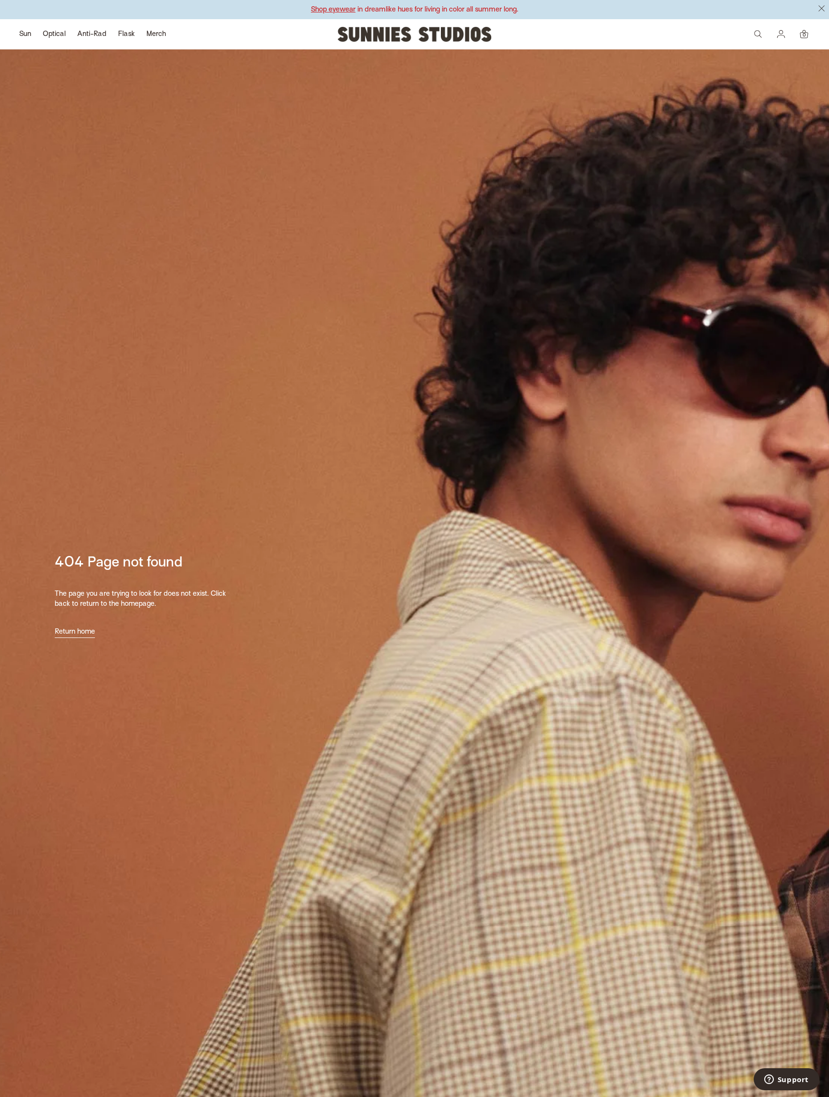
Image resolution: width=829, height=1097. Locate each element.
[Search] (758, 34)
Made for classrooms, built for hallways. (414, 9)
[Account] (781, 34)
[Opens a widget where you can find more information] (786, 1080)
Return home (75, 631)
